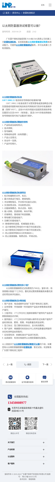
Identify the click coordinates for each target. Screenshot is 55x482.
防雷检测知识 (29, 13)
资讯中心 (16, 13)
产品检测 (11, 450)
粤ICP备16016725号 (29, 477)
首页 (7, 13)
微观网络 (32, 479)
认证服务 (11, 457)
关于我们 (11, 442)
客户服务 (11, 464)
